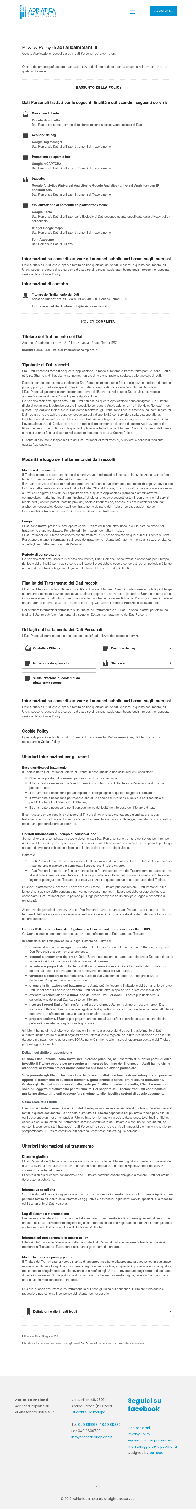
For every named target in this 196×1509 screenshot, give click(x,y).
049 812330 (111, 1424)
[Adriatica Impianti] (38, 12)
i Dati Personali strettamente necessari (101, 1343)
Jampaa (156, 1452)
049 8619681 (88, 1424)
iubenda (26, 1343)
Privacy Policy (139, 1434)
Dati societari (139, 1427)
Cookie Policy (50, 741)
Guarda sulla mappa (88, 1412)
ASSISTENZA (163, 10)
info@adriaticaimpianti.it (92, 1437)
